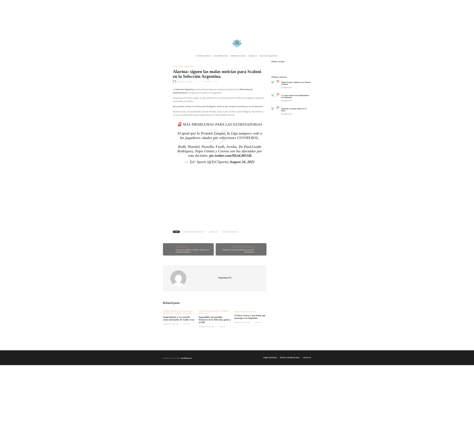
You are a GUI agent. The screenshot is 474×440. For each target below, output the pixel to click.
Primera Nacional (238, 56)
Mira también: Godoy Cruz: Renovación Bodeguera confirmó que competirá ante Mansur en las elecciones (218, 106)
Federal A (252, 56)
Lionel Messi (182, 247)
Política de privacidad (290, 358)
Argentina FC (287, 87)
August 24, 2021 (242, 162)
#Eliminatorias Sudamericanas (194, 232)
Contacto (307, 358)
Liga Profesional (221, 56)
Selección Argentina (268, 56)
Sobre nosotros (270, 358)
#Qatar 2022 (213, 232)
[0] (274, 84)
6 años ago (175, 324)
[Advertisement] (237, 17)
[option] (179, 316)
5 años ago (190, 81)
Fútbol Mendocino (172, 311)
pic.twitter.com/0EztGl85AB (230, 155)
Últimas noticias (204, 56)
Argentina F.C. (182, 81)
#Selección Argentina (230, 232)
